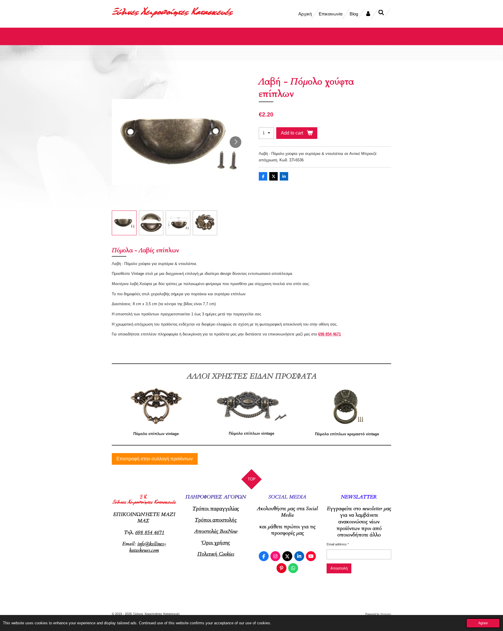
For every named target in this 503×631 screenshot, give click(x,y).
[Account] (368, 14)
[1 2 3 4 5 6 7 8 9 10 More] (266, 133)
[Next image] (235, 142)
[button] (124, 223)
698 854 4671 (329, 334)
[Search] (381, 13)
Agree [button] (483, 623)
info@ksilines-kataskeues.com (147, 547)
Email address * (338, 544)
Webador (385, 614)
